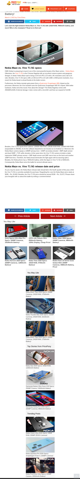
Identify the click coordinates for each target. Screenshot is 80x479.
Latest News (44, 3)
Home (32, 3)
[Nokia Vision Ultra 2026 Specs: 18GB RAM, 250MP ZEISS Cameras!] (40, 419)
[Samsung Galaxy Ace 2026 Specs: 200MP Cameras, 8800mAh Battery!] (40, 392)
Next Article (56, 210)
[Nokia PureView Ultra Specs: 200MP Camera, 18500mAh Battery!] (40, 459)
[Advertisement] (40, 31)
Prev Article (23, 210)
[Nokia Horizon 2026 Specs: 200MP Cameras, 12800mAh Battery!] (16, 247)
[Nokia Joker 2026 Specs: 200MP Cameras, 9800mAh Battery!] (64, 225)
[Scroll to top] (77, 476)
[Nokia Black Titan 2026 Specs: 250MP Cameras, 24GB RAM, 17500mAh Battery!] (40, 278)
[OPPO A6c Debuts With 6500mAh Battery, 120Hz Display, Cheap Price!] (40, 225)
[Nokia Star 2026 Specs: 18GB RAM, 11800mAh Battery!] (40, 351)
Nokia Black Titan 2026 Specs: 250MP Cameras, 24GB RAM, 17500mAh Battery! (39, 289)
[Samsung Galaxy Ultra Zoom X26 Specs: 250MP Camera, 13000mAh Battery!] (40, 372)
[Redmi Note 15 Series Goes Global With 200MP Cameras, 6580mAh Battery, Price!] (64, 247)
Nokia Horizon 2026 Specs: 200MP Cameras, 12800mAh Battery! (15, 257)
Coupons (72, 3)
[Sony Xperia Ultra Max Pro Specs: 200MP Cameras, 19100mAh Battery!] (16, 225)
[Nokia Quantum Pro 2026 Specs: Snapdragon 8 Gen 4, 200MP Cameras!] (40, 439)
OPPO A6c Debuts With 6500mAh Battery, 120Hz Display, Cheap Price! (40, 235)
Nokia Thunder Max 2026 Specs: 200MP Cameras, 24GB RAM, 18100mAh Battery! (40, 311)
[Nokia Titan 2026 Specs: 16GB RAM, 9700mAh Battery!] (40, 247)
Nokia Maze (65, 68)
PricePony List (58, 3)
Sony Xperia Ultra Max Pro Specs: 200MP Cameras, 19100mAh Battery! (15, 235)
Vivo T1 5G (18, 70)
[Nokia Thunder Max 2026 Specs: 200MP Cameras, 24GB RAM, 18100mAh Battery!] (40, 300)
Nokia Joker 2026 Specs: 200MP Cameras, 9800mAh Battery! (63, 235)
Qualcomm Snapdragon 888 (48, 80)
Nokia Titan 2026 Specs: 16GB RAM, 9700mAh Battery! (38, 257)
